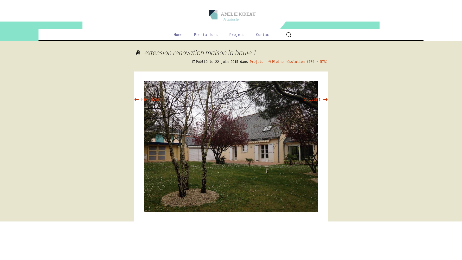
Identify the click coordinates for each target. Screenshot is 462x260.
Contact (263, 34)
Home (178, 34)
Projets (236, 34)
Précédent (148, 99)
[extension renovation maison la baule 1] (231, 146)
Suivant (316, 99)
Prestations (206, 34)
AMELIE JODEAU (238, 14)
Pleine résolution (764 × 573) (300, 62)
